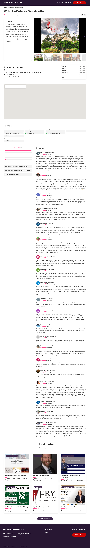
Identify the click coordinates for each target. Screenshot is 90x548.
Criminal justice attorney (19, 15)
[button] (84, 35)
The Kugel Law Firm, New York (70, 507)
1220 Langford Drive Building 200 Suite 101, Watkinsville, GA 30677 (23, 72)
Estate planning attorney (12, 456)
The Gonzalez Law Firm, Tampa (15, 475)
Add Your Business (80, 2)
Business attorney (10, 487)
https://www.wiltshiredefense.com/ (15, 76)
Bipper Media (12, 536)
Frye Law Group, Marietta (41, 507)
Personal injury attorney (67, 456)
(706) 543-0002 (10, 74)
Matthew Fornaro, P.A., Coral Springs (17, 507)
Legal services (37, 456)
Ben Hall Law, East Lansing (41, 475)
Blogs (70, 2)
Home (58, 2)
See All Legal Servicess (45, 518)
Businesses (64, 2)
